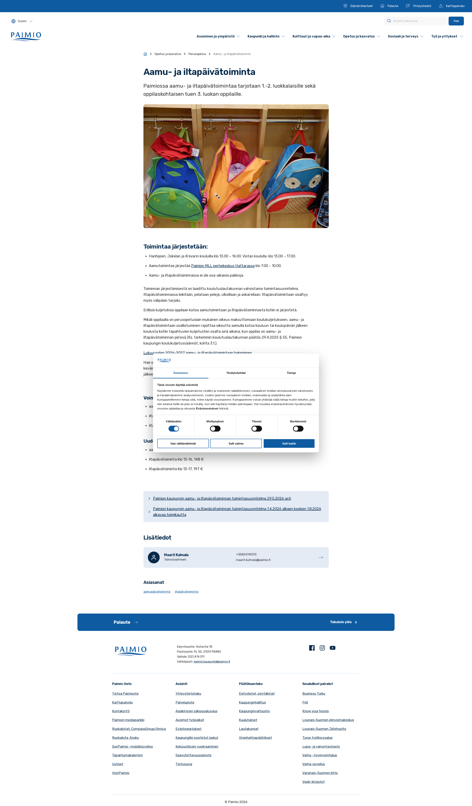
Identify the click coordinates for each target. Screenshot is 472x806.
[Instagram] (322, 648)
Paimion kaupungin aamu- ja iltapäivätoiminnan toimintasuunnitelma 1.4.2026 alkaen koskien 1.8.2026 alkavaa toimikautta (237, 512)
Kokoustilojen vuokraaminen (197, 747)
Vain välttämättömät (183, 443)
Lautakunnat (248, 729)
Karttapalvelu (122, 702)
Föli (305, 702)
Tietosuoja (184, 764)
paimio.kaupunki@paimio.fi (212, 661)
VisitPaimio (120, 773)
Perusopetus (197, 54)
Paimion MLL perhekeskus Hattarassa (223, 266)
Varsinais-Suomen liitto (320, 773)
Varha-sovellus (313, 764)
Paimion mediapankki (128, 720)
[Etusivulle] (145, 54)
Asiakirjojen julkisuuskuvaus (196, 711)
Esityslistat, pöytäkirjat (257, 694)
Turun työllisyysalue (317, 738)
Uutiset (117, 764)
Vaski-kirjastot (313, 782)
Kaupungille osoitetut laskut (197, 738)
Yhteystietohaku (188, 694)
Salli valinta (236, 443)
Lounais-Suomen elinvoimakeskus (328, 720)
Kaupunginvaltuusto (254, 711)
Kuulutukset (248, 720)
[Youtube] (332, 648)
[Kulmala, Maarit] (236, 557)
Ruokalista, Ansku (125, 738)
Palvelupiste (185, 702)
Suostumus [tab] (180, 372)
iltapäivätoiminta (186, 591)
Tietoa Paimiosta (125, 694)
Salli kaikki (289, 443)
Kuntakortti (121, 711)
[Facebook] (312, 648)
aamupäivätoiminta (156, 591)
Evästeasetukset (189, 729)
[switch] (215, 429)
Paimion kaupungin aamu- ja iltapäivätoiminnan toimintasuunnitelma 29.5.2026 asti (222, 498)
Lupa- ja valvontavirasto (321, 747)
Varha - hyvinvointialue (319, 755)
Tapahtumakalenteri (127, 755)
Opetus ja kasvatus (168, 54)
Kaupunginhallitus (252, 702)
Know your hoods (315, 711)
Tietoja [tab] (291, 372)
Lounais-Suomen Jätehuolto (324, 729)
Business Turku (313, 694)
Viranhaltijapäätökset (255, 738)
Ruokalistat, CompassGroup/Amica (139, 729)
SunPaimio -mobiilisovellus (132, 747)
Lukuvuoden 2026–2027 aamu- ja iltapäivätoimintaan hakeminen (197, 353)
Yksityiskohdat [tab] (236, 372)
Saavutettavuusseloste (193, 755)
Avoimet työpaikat (190, 720)
